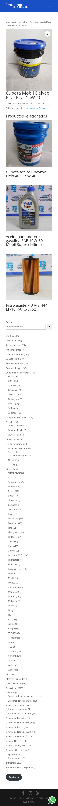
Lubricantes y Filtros (21, 22)
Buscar (9, 322)
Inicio (8, 22)
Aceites (34, 22)
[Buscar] (49, 327)
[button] (47, 34)
